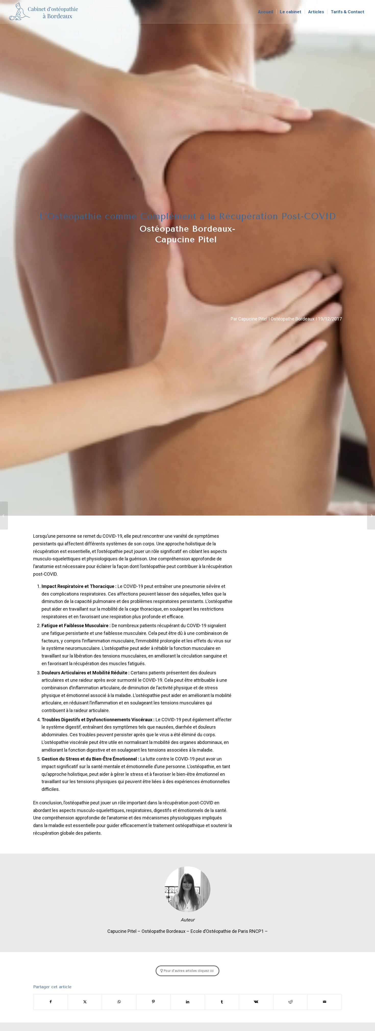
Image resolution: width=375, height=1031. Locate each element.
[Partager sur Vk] (256, 1002)
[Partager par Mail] (325, 1002)
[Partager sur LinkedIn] (188, 1002)
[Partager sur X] (85, 1002)
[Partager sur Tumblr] (222, 1002)
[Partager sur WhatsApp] (119, 1002)
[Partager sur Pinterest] (153, 1002)
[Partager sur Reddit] (290, 1002)
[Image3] (44, 11)
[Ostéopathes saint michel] (371, 515)
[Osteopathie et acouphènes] (4, 515)
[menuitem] (265, 11)
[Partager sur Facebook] (50, 1002)
